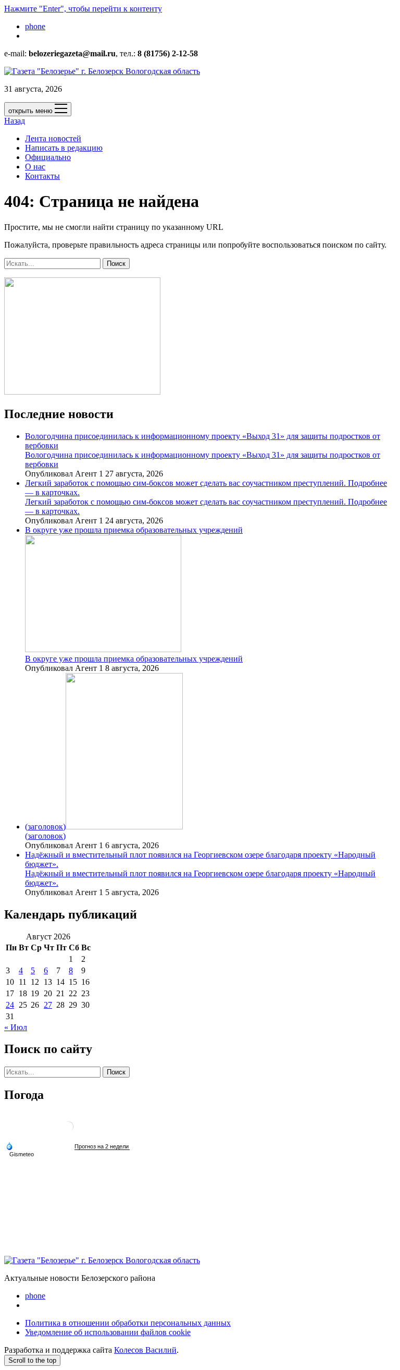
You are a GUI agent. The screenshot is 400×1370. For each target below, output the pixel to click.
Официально (48, 157)
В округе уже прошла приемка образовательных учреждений (134, 658)
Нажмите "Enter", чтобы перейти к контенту (83, 8)
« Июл (15, 1027)
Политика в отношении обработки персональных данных (128, 1322)
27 (48, 1004)
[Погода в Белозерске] (68, 1130)
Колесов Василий (145, 1349)
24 (10, 1004)
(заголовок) (45, 826)
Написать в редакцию (64, 147)
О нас (35, 166)
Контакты (42, 176)
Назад (14, 120)
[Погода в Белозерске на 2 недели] (102, 1146)
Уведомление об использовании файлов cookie (108, 1332)
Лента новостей (53, 138)
